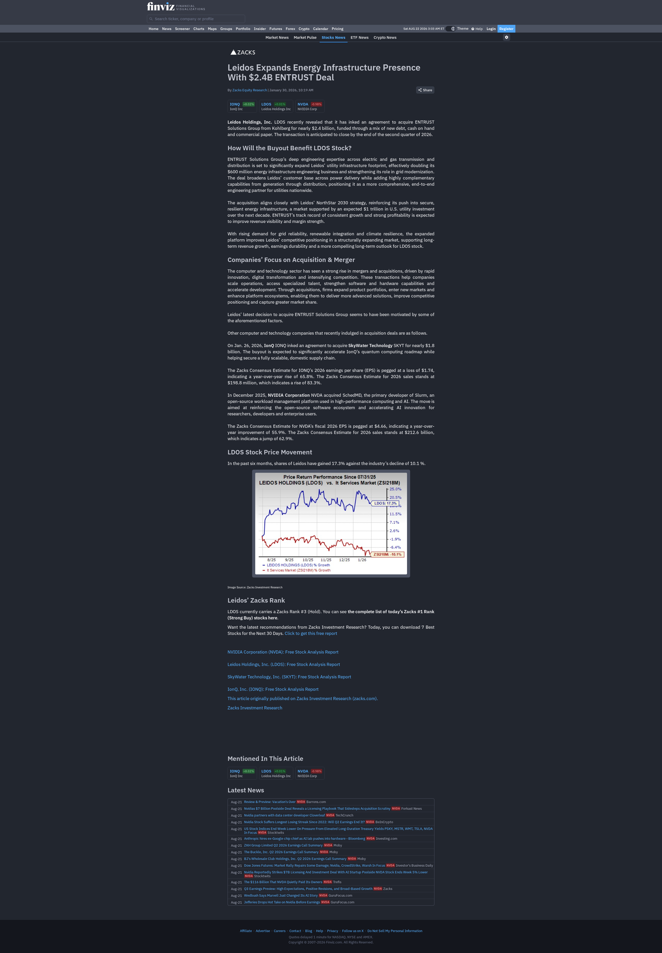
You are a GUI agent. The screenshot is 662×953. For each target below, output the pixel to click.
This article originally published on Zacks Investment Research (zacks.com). (303, 698)
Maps (212, 28)
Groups (226, 28)
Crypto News (385, 37)
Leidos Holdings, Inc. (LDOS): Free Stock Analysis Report (284, 664)
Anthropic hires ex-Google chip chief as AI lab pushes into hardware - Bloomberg (304, 838)
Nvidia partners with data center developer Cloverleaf (284, 815)
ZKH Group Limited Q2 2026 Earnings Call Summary (283, 845)
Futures (275, 28)
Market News (277, 37)
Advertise (263, 931)
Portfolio (243, 28)
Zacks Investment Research (255, 708)
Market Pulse (305, 37)
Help (479, 29)
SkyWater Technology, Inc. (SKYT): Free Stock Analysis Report (289, 677)
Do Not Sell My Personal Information (394, 931)
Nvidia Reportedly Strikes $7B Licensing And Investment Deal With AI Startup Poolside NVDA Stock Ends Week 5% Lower (336, 872)
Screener (182, 28)
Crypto (304, 28)
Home (154, 28)
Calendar (320, 28)
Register (506, 28)
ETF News (359, 37)
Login (491, 28)
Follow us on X (353, 931)
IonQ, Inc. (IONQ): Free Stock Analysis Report (273, 689)
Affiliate (246, 931)
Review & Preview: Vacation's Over (270, 802)
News (166, 28)
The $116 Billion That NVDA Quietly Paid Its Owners (283, 882)
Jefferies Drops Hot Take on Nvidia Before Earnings (282, 902)
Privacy (332, 931)
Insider (260, 28)
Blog (308, 931)
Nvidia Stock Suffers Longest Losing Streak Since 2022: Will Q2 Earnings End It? (304, 822)
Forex (290, 28)
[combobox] (196, 19)
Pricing (337, 28)
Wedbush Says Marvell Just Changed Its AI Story (281, 895)
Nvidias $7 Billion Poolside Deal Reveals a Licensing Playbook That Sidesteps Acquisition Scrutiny (317, 808)
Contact (295, 931)
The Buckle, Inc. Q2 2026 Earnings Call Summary (281, 852)
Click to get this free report (311, 633)
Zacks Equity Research (249, 90)
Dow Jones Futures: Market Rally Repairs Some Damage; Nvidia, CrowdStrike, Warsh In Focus (314, 865)
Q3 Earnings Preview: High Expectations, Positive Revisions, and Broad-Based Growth (308, 889)
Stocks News (333, 37)
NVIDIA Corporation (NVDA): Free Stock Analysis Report (283, 652)
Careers (279, 931)
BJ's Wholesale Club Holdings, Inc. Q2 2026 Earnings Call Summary (295, 859)
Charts (198, 28)
